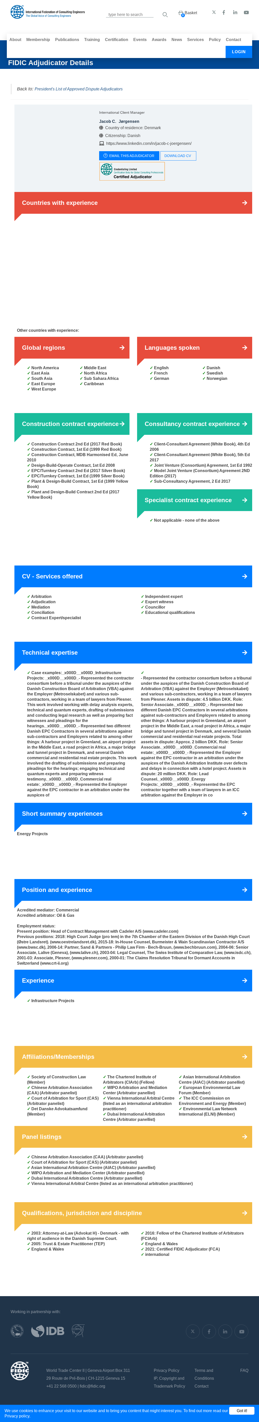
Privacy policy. (17, 1416)
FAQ (244, 1370)
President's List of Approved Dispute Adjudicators (79, 89)
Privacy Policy (166, 1370)
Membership (38, 39)
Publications (67, 39)
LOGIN (239, 52)
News (176, 39)
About (15, 39)
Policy (215, 39)
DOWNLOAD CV (177, 156)
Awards (159, 39)
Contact (233, 39)
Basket (191, 13)
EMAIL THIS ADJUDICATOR (131, 156)
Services (195, 39)
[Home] (48, 16)
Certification (116, 39)
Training (92, 39)
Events (140, 39)
